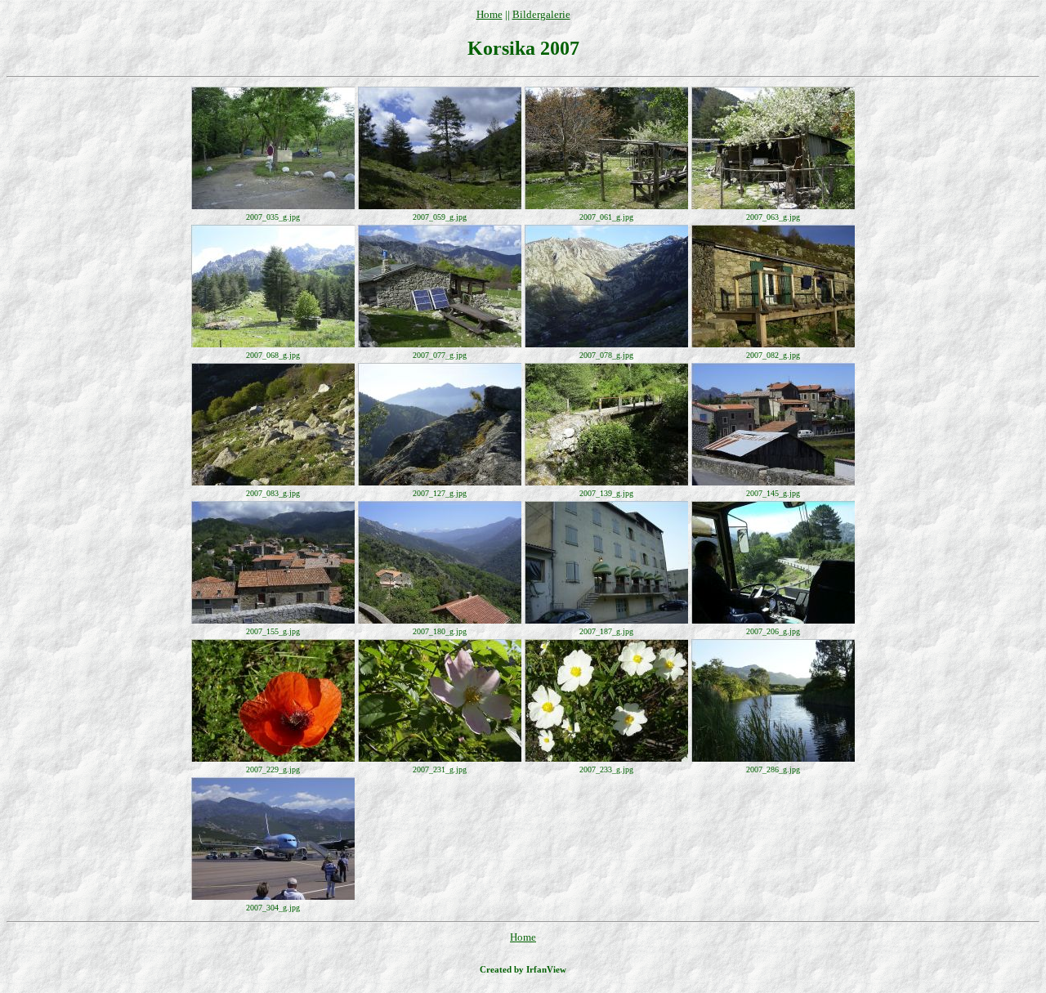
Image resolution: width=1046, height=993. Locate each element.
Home (489, 14)
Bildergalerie (541, 14)
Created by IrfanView (523, 969)
